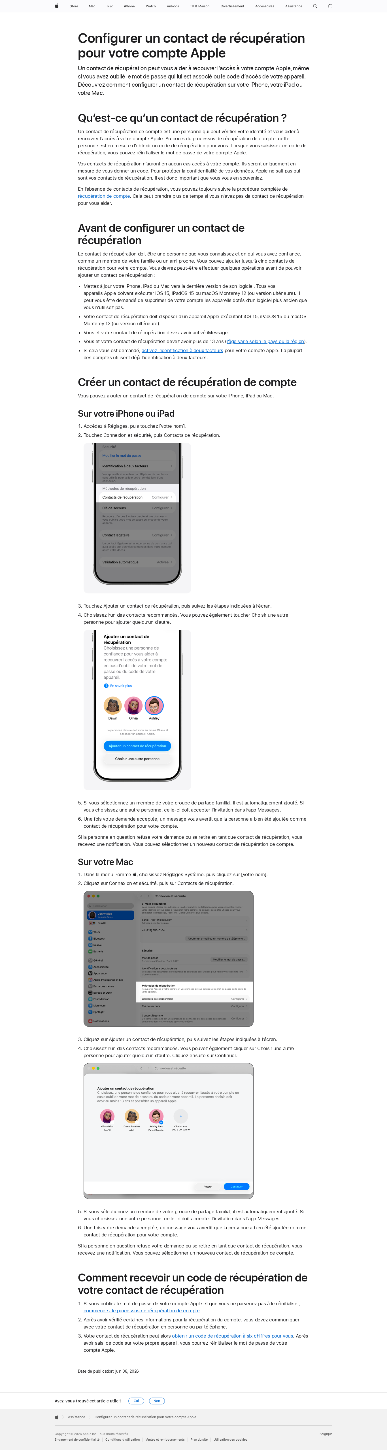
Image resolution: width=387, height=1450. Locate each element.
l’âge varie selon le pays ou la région (265, 341)
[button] (315, 6)
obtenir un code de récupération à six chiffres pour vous (232, 1336)
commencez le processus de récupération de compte (142, 1310)
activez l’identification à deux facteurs (182, 350)
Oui (136, 1401)
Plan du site (199, 1440)
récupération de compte (104, 196)
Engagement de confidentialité (77, 1440)
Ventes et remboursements (165, 1440)
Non (157, 1401)
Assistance (76, 1417)
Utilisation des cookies (230, 1440)
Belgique (326, 1434)
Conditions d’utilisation (122, 1440)
